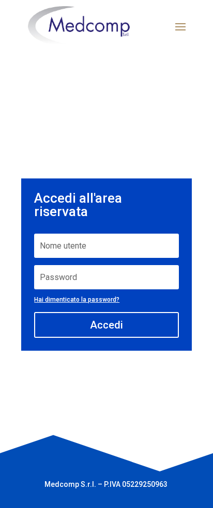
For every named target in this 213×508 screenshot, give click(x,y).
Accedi (106, 325)
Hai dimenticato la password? (76, 299)
